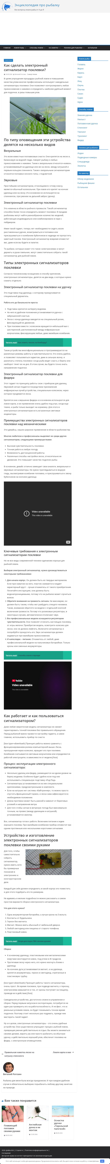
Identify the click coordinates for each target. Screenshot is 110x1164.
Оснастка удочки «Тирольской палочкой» (61, 1124)
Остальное (92, 48)
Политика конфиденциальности (36, 1150)
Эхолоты (81, 165)
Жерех (80, 68)
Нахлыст (81, 119)
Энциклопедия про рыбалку (37, 5)
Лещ (79, 81)
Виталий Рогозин (20, 74)
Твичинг (81, 132)
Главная (6, 48)
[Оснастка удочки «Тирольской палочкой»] (63, 1107)
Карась (80, 72)
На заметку (53, 48)
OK (102, 1161)
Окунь (80, 85)
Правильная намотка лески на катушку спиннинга (19, 1054)
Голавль (81, 64)
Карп (79, 77)
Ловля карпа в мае (62, 1052)
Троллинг (82, 136)
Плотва (80, 89)
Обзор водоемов (85, 179)
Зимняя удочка (84, 115)
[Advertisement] (55, 29)
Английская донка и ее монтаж (35, 1127)
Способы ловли (36, 48)
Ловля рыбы (19, 48)
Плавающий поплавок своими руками (12, 1128)
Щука (80, 102)
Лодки (80, 153)
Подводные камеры (87, 157)
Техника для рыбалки (73, 48)
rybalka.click (10, 1150)
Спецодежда (83, 161)
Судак (80, 98)
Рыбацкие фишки (85, 183)
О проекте (19, 1150)
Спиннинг (82, 127)
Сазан (80, 93)
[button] (25, 47)
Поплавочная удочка (87, 123)
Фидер (80, 140)
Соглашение (6, 1153)
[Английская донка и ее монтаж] (38, 1107)
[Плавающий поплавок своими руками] (13, 1107)
